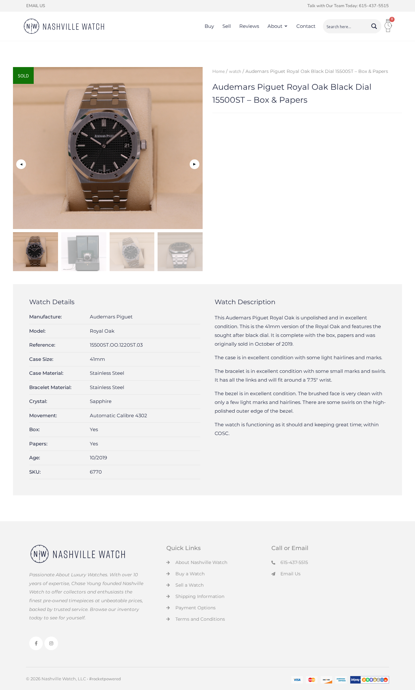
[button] (194, 164)
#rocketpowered (105, 679)
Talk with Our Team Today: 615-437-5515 (348, 6)
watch (235, 71)
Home (218, 71)
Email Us (35, 6)
